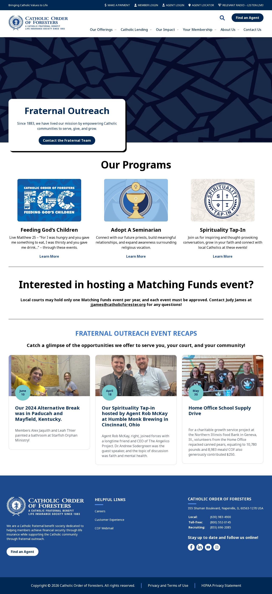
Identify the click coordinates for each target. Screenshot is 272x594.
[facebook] (191, 547)
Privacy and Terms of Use (168, 585)
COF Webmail (104, 528)
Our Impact (165, 29)
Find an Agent (247, 17)
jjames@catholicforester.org (118, 304)
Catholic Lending (134, 29)
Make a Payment (119, 5)
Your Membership (197, 29)
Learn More (49, 256)
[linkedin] (199, 547)
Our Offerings (101, 29)
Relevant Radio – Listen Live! (243, 5)
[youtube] (208, 547)
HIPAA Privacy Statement (221, 585)
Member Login (148, 5)
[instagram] (216, 547)
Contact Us (252, 29)
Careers (100, 511)
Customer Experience (109, 520)
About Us (228, 29)
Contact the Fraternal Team (67, 140)
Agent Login (175, 5)
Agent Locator (203, 5)
